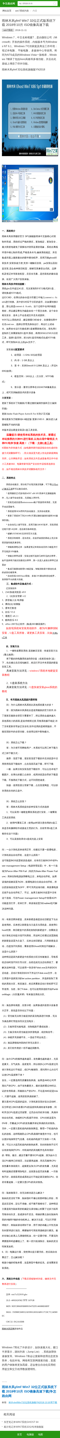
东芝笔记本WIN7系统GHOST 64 (21, 1422)
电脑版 (30, 1434)
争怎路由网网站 (8, 3)
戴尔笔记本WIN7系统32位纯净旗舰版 (24, 1426)
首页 (19, 1434)
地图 (40, 1434)
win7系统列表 (22, 10)
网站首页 (6, 10)
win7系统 (8, 30)
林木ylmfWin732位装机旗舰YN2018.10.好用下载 (33, 1402)
